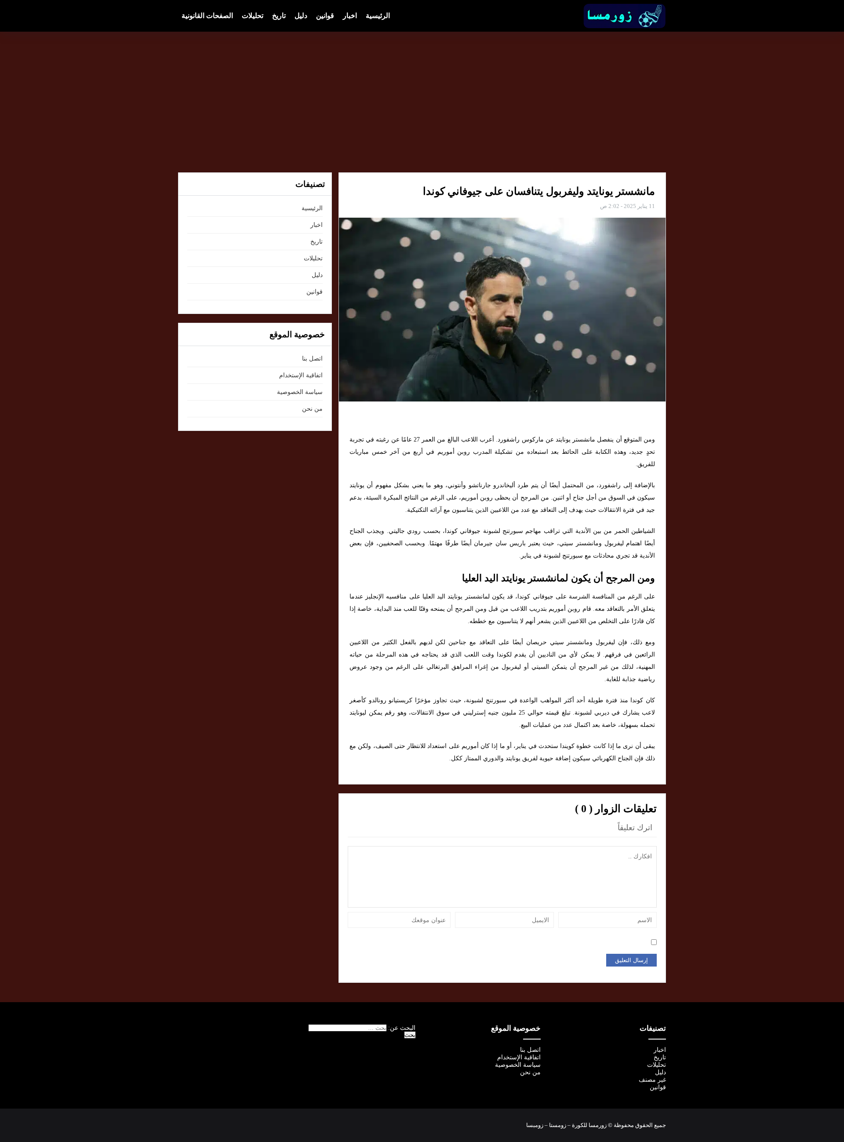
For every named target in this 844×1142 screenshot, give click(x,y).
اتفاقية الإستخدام (301, 375)
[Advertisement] (422, 102)
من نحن (312, 408)
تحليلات (252, 15)
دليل (301, 15)
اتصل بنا (312, 358)
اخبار (350, 15)
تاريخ (279, 15)
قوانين (325, 15)
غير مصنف (652, 1079)
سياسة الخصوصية (300, 392)
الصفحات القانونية (207, 15)
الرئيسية (378, 15)
